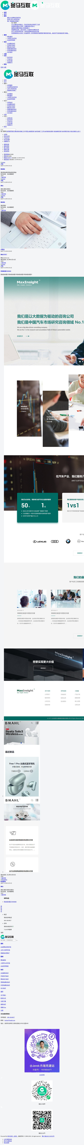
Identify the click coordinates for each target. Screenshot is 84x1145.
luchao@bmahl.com (10, 1020)
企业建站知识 (11, 43)
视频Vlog (3, 1007)
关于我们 (3, 995)
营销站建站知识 (11, 48)
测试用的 (3, 202)
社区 (5, 55)
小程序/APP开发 (12, 38)
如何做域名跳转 (48, 131)
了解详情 (3, 177)
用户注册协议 (8, 1141)
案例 (5, 35)
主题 (5, 54)
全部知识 (9, 102)
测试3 (2, 886)
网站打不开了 (8, 157)
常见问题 (9, 60)
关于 (5, 14)
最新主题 (6, 149)
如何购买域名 (10, 131)
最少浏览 (6, 148)
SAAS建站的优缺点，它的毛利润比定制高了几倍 (25, 24)
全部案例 (9, 94)
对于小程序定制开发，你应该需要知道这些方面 (25, 31)
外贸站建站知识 (11, 50)
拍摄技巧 (9, 62)
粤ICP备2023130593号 (48, 1136)
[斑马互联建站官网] (18, 78)
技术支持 (9, 57)
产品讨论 (9, 59)
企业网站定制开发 (12, 87)
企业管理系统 (11, 40)
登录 (2, 67)
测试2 (5, 156)
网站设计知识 (11, 47)
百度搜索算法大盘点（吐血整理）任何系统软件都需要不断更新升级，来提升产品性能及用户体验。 (40, 33)
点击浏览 (42, 1075)
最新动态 (3, 1004)
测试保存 (6, 159)
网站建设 (9, 36)
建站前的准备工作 (19, 131)
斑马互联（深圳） (12, 1136)
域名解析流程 (58, 131)
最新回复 (6, 144)
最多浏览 (6, 146)
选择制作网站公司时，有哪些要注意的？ (23, 26)
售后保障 (6, 1142)
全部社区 (9, 118)
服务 (5, 16)
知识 (5, 41)
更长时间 (6, 151)
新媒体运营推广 (11, 90)
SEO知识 (9, 52)
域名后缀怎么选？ (75, 131)
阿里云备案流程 (29, 131)
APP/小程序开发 (12, 88)
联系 (5, 64)
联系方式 (3, 998)
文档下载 (3, 1001)
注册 (5, 67)
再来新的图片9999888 (6, 271)
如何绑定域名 (66, 131)
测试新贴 (6, 154)
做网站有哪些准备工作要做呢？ (20, 28)
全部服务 (9, 85)
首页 (5, 12)
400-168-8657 (11, 1017)
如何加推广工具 (39, 131)
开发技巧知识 (11, 45)
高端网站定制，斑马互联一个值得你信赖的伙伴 (25, 29)
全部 (5, 134)
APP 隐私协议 (8, 1139)
